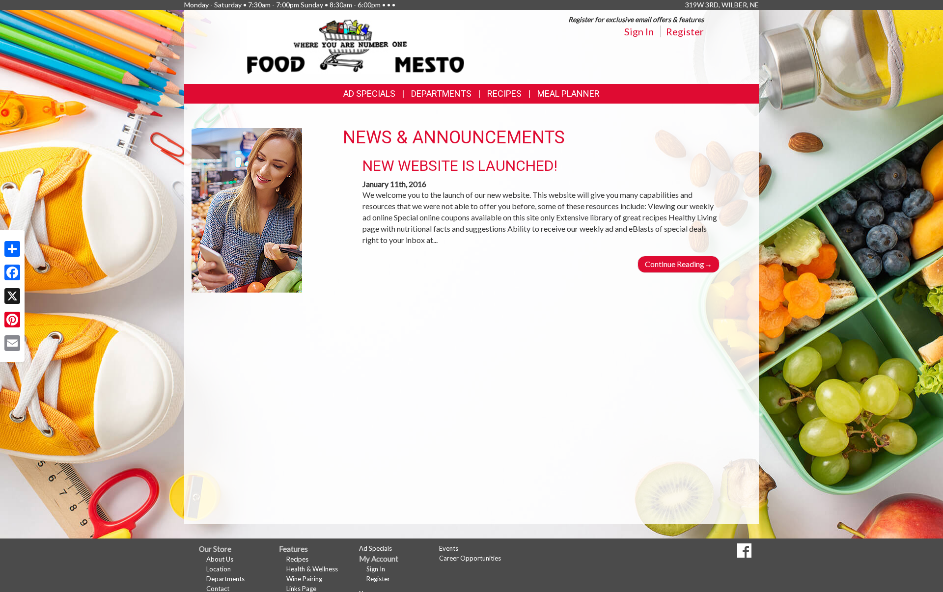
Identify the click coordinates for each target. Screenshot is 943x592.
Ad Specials (369, 93)
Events (448, 548)
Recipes (504, 93)
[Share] (12, 249)
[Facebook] (12, 272)
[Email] (12, 343)
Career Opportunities (470, 558)
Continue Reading (678, 264)
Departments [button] (441, 93)
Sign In (639, 31)
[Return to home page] (356, 46)
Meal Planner (568, 93)
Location (218, 569)
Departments (225, 579)
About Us (219, 559)
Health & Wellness (312, 569)
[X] (12, 296)
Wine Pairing (304, 579)
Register (685, 31)
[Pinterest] (12, 319)
